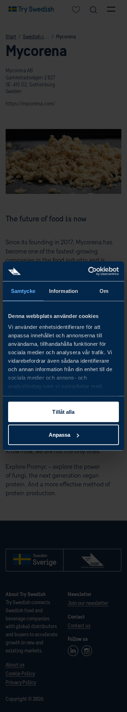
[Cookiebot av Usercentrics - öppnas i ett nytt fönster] (89, 271)
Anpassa (60, 435)
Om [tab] (103, 291)
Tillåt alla (63, 412)
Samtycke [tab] (23, 291)
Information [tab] (63, 291)
